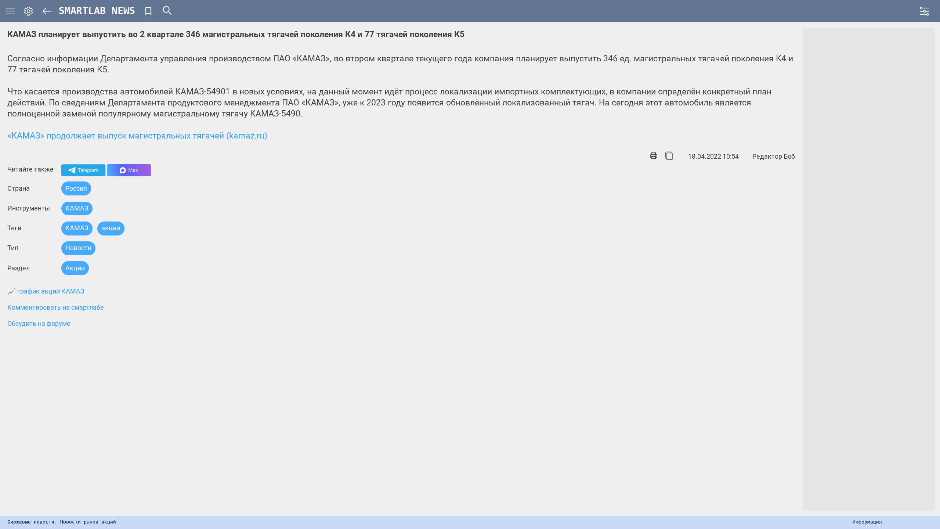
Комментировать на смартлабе (55, 307)
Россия (76, 188)
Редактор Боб (773, 156)
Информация (867, 522)
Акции (75, 268)
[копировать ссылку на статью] (669, 156)
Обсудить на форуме (38, 323)
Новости (78, 248)
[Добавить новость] (148, 11)
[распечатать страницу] (653, 156)
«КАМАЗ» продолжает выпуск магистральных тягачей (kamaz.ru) (137, 136)
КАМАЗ (76, 208)
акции (110, 228)
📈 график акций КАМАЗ (45, 291)
